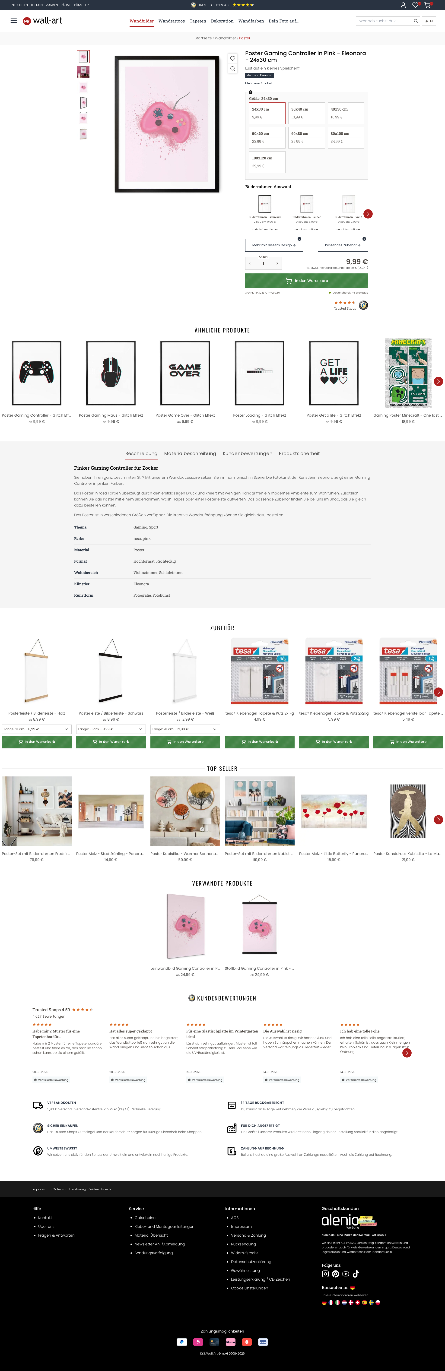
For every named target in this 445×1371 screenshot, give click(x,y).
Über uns (46, 1226)
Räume (66, 5)
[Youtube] (346, 1274)
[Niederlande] (344, 1302)
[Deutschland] (324, 1302)
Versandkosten (61, 1102)
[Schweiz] (357, 1302)
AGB (235, 1217)
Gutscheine (145, 1217)
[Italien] (337, 1302)
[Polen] (377, 1302)
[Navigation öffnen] (13, 20)
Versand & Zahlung (248, 1235)
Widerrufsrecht (100, 1189)
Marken (51, 5)
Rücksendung (243, 1244)
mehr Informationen (265, 229)
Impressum (41, 1189)
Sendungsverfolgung (154, 1253)
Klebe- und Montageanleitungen (164, 1226)
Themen (37, 5)
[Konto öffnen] (403, 5)
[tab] (141, 453)
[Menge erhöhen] (277, 263)
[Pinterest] (335, 1274)
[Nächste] (368, 213)
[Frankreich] (330, 1302)
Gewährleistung (245, 1270)
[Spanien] (364, 1302)
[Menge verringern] (249, 263)
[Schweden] (371, 1302)
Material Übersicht (151, 1235)
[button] (167, 123)
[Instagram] (325, 1274)
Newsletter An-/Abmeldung (160, 1244)
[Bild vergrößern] (232, 68)
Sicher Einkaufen (62, 1125)
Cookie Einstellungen (249, 1288)
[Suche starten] (415, 21)
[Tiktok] (356, 1274)
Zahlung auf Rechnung (262, 1148)
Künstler (81, 5)
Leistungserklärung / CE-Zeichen (260, 1279)
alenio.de (328, 1235)
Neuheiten (20, 5)
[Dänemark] (351, 1302)
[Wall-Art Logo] (42, 21)
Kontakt (45, 1217)
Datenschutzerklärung (69, 1189)
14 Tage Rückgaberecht (262, 1102)
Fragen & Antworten (56, 1235)
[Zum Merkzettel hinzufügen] (232, 58)
